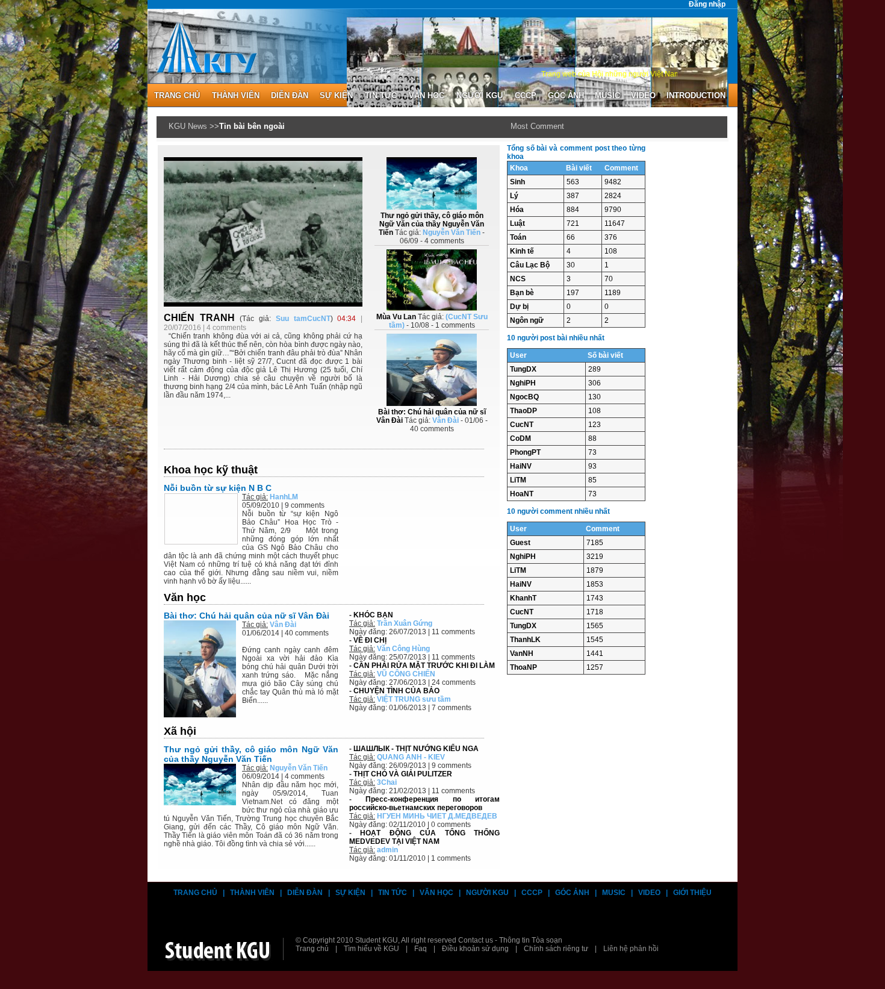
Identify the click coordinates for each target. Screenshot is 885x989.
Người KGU (479, 95)
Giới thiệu (692, 892)
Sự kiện (336, 95)
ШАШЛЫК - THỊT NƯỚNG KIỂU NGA (416, 748)
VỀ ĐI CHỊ (370, 640)
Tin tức (381, 95)
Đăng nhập (707, 4)
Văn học (426, 95)
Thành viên (252, 892)
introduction (695, 95)
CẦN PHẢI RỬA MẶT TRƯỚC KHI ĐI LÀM (424, 665)
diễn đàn (289, 95)
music (607, 95)
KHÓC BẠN (373, 615)
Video (649, 892)
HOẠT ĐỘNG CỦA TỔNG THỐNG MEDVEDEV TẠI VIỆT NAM (424, 837)
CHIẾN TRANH (202, 318)
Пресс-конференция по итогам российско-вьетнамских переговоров (424, 803)
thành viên (235, 95)
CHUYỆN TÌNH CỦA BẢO (396, 691)
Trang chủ (195, 892)
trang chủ (177, 95)
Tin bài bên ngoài (252, 126)
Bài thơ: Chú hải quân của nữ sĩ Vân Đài (246, 615)
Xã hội (180, 731)
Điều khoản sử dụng (475, 948)
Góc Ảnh (572, 892)
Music (614, 892)
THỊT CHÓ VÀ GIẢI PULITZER (402, 774)
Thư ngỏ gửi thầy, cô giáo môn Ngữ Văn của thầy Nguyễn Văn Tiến (251, 754)
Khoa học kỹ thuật (211, 470)
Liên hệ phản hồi (631, 948)
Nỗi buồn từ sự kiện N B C (218, 488)
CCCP (525, 95)
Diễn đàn (305, 892)
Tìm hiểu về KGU (371, 948)
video (643, 95)
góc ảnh (566, 95)
